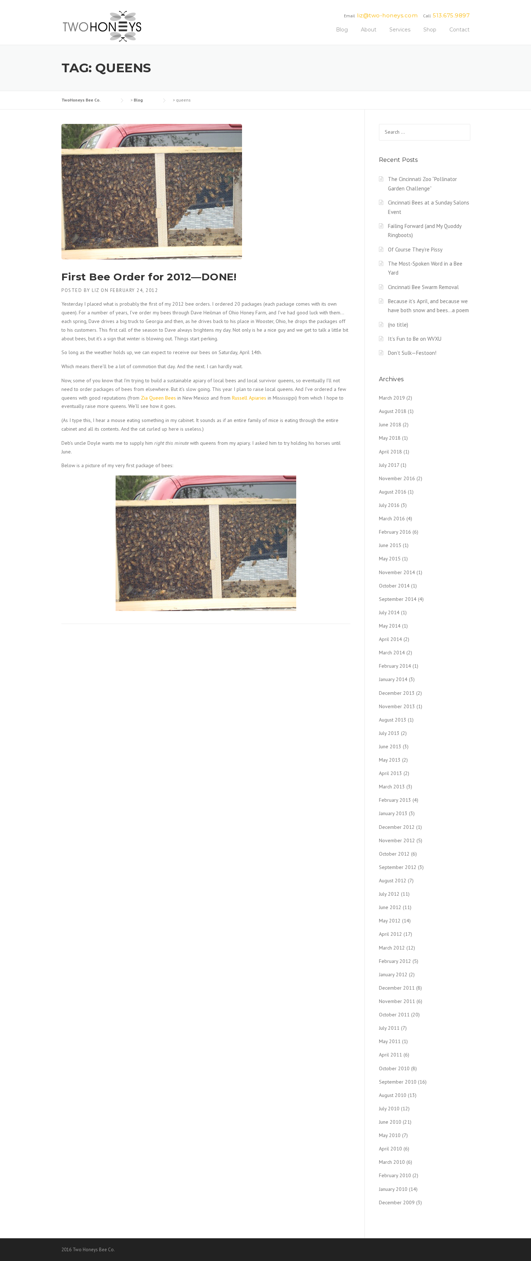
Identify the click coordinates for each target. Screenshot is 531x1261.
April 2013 (390, 773)
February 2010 (395, 1175)
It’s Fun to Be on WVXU (414, 338)
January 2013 (393, 813)
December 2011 (397, 988)
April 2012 (390, 934)
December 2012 (397, 827)
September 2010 (397, 1082)
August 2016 (392, 492)
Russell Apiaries (249, 398)
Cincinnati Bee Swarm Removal (423, 287)
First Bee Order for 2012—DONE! (148, 277)
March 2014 (392, 652)
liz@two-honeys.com (387, 15)
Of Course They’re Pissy (415, 249)
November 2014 (397, 572)
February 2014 (395, 666)
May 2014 (390, 626)
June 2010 (390, 1122)
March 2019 (392, 398)
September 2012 (397, 867)
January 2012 (393, 974)
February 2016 (395, 532)
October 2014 (394, 585)
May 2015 (390, 558)
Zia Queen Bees (158, 398)
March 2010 (392, 1162)
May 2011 (390, 1041)
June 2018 (390, 424)
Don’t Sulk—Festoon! (412, 352)
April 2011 (390, 1054)
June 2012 (390, 907)
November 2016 (397, 478)
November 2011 (397, 1001)
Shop (429, 29)
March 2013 (392, 786)
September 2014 (397, 599)
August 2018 (392, 411)
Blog (342, 29)
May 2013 (390, 760)
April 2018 (390, 451)
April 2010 (390, 1148)
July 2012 (389, 894)
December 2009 (397, 1202)
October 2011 (394, 1014)
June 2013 (390, 746)
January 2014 (393, 679)
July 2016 (389, 505)
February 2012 (395, 961)
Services (399, 29)
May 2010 (390, 1135)
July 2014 (389, 612)
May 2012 (390, 920)
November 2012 (397, 840)
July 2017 (389, 465)
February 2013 (395, 800)
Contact (459, 29)
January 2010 (393, 1189)
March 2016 (392, 518)
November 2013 (397, 706)
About (368, 29)
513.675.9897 (451, 15)
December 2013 (397, 693)
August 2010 (392, 1095)
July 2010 (389, 1108)
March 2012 (392, 947)
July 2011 (389, 1028)
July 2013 (389, 733)
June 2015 (390, 545)
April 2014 (390, 639)
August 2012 (392, 880)
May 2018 (390, 438)
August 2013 (392, 719)
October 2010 (394, 1068)
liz (95, 290)
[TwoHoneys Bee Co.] (102, 26)
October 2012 (394, 854)
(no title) (398, 324)
